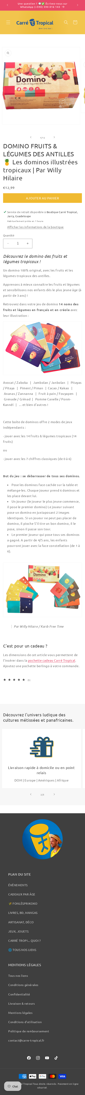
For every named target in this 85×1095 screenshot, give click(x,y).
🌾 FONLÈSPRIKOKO (23, 903)
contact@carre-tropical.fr (26, 1040)
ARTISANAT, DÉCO (21, 922)
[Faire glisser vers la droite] (54, 137)
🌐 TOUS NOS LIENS (22, 950)
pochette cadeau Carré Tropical (51, 660)
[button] (8, 22)
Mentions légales (20, 1012)
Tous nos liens (18, 975)
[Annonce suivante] (77, 5)
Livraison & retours (21, 1003)
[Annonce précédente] (7, 5)
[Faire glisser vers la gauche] (30, 137)
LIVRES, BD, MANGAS (23, 912)
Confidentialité (19, 994)
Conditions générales (23, 985)
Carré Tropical (24, 1083)
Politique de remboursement (28, 1031)
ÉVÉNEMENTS (18, 885)
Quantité (8, 235)
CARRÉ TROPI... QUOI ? (24, 940)
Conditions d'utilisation (25, 1022)
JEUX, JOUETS (18, 931)
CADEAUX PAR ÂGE (21, 894)
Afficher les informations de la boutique (35, 227)
